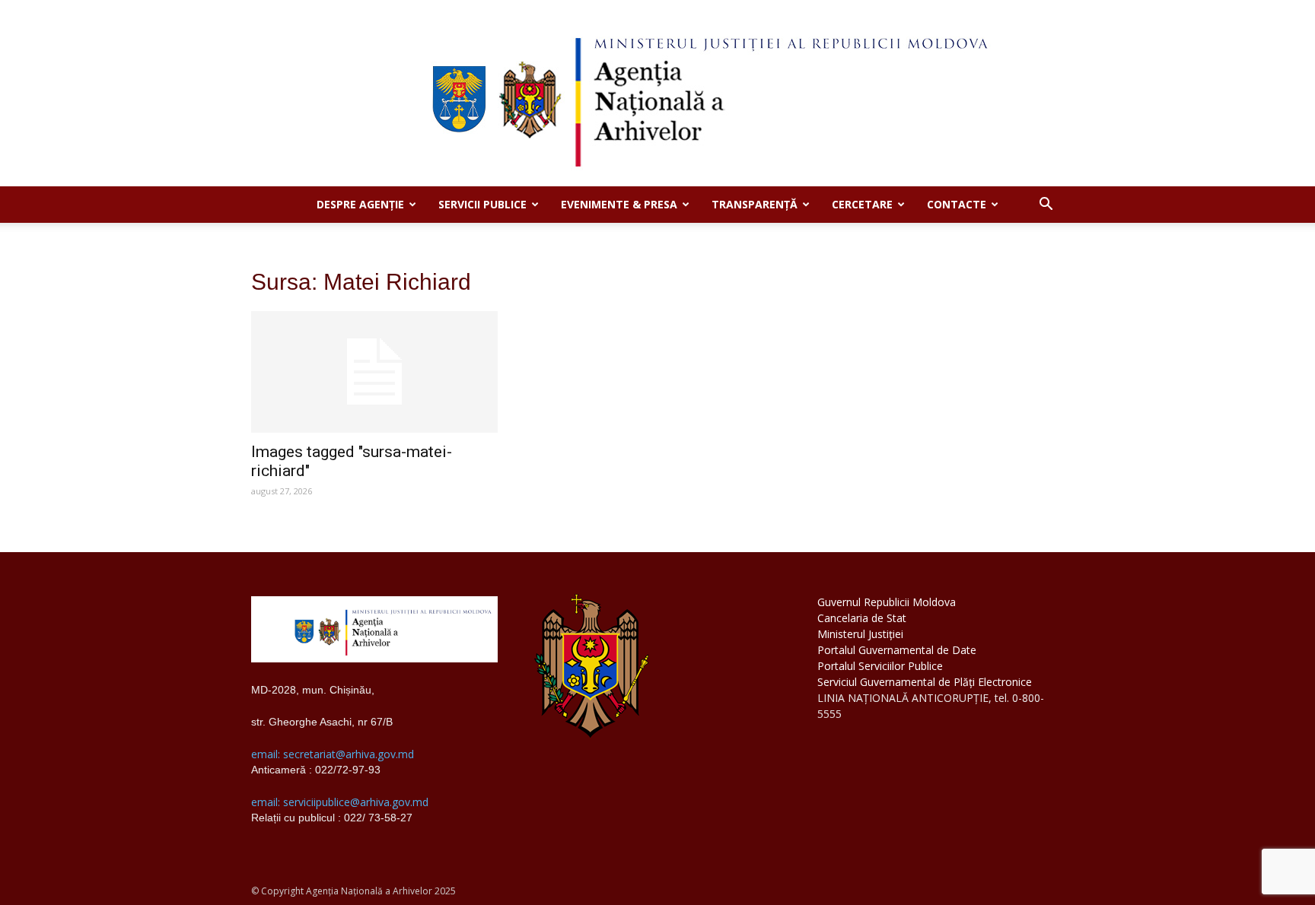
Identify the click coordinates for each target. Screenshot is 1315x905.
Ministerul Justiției (860, 634)
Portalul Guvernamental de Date (896, 650)
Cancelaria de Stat (861, 618)
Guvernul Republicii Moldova (886, 602)
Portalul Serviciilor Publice (880, 666)
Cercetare (862, 204)
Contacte (956, 204)
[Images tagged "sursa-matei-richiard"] (374, 372)
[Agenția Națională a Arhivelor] (657, 93)
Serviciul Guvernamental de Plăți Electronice (924, 682)
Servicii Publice (482, 204)
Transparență (755, 204)
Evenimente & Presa (619, 204)
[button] (1045, 205)
